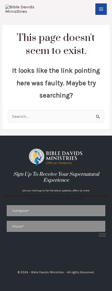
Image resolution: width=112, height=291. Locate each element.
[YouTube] (62, 254)
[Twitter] (58, 254)
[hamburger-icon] (102, 235)
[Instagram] (53, 254)
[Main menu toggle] (101, 9)
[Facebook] (49, 254)
